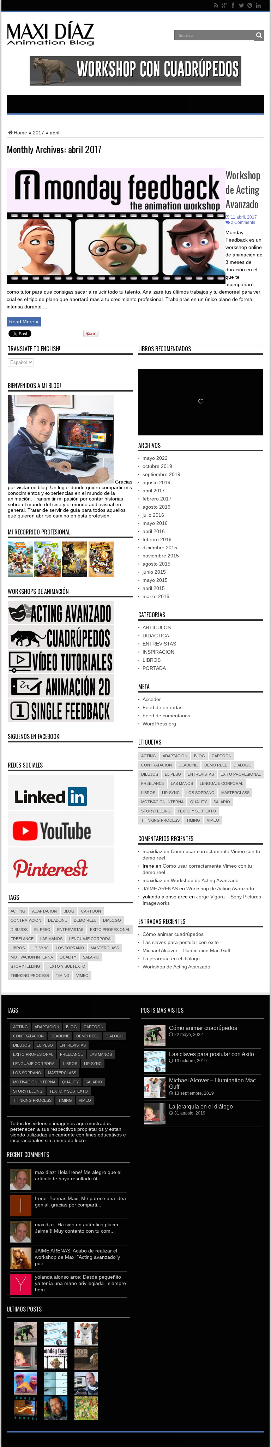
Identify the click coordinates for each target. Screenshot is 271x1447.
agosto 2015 (156, 564)
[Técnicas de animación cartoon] (25, 1408)
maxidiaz (152, 851)
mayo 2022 (155, 458)
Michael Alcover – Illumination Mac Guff (186, 950)
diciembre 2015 (160, 547)
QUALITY (68, 957)
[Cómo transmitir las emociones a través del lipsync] (55, 1383)
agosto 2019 (156, 482)
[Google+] (224, 5)
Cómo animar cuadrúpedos (173, 934)
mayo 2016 (155, 523)
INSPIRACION (158, 652)
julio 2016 (153, 515)
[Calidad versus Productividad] (86, 1358)
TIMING (63, 975)
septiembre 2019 (161, 474)
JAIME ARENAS (160, 888)
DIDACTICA (156, 635)
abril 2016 (154, 531)
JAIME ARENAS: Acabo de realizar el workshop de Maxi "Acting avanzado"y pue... (77, 1257)
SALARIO (91, 957)
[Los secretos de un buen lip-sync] (55, 1408)
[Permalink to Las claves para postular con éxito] (154, 1070)
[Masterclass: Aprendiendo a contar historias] (86, 1383)
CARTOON (91, 911)
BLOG (69, 911)
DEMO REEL (85, 920)
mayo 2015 (155, 580)
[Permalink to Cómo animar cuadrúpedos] (154, 1044)
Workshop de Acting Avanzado (242, 189)
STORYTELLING (25, 966)
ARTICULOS (157, 627)
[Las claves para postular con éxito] (55, 1333)
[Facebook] (232, 5)
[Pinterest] (249, 5)
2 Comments (243, 222)
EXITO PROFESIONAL (110, 929)
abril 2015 (154, 588)
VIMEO (82, 975)
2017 (38, 132)
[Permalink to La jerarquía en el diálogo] (154, 1122)
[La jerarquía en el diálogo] (25, 1358)
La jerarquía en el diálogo (171, 958)
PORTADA (154, 668)
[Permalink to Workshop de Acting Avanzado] (116, 282)
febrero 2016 (157, 539)
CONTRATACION (26, 920)
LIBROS (18, 948)
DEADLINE (57, 920)
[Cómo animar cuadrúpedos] (25, 1333)
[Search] (259, 35)
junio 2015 (154, 572)
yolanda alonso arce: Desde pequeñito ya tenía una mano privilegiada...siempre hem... (80, 1283)
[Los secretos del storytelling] (25, 1383)
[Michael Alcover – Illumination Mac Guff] (86, 1333)
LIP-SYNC (40, 948)
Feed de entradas (162, 707)
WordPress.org (159, 724)
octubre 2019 (157, 466)
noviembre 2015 (161, 555)
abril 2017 (154, 490)
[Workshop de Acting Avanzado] (55, 1358)
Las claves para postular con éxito (181, 942)
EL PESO (42, 929)
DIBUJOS (19, 929)
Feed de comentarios (166, 715)
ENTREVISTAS (70, 929)
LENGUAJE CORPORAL (91, 939)
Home (20, 132)
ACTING (18, 911)
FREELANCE (22, 939)
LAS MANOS (51, 939)
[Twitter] (241, 5)
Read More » (23, 321)
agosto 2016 (156, 507)
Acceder (152, 699)
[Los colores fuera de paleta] (86, 1408)
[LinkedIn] (258, 5)
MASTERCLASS (105, 948)
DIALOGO (112, 920)
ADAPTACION (44, 911)
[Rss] (215, 5)
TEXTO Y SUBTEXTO (66, 966)
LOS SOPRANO (70, 948)
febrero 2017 (157, 499)
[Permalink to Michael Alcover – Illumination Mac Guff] (154, 1096)
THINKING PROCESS (30, 975)
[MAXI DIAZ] (51, 44)
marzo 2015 (156, 596)
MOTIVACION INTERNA (32, 957)
